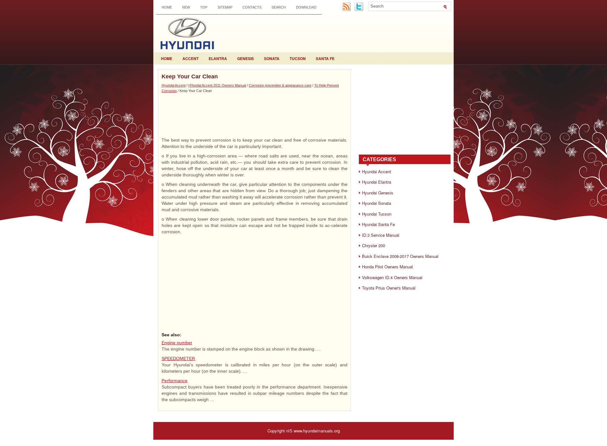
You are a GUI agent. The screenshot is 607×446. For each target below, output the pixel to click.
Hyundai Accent (174, 85)
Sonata (271, 58)
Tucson (298, 58)
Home (167, 7)
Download (306, 7)
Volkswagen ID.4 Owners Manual (392, 277)
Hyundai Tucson (376, 214)
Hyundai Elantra (376, 182)
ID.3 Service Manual (380, 235)
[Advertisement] (254, 115)
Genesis (245, 58)
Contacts (251, 7)
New (186, 7)
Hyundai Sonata (376, 203)
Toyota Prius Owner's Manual (388, 288)
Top (203, 7)
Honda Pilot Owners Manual (387, 267)
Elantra (218, 58)
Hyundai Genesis (377, 193)
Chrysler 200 (373, 245)
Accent (190, 58)
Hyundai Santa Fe (378, 224)
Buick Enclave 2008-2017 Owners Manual (400, 256)
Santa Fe (325, 58)
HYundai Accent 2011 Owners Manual (217, 85)
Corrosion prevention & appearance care (280, 85)
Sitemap (225, 7)
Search (279, 7)
